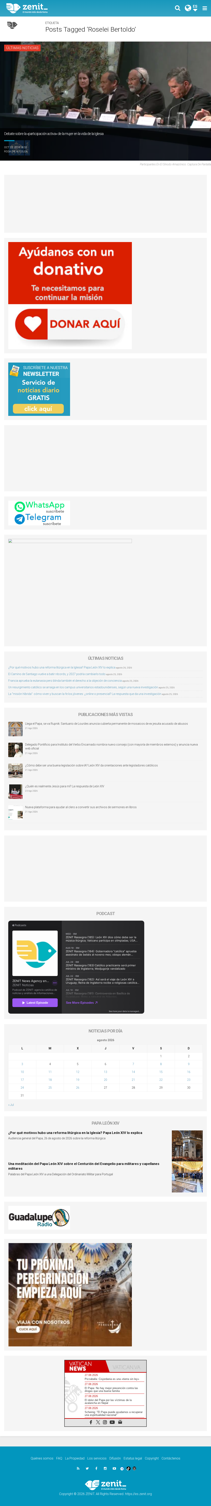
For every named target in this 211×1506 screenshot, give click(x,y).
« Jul (11, 1104)
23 (188, 1079)
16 (188, 1072)
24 (22, 1087)
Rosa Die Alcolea (15, 151)
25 (50, 1087)
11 (50, 1072)
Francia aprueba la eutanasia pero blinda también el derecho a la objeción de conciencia (65, 680)
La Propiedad (74, 1458)
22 (161, 1079)
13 (105, 1072)
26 (77, 1087)
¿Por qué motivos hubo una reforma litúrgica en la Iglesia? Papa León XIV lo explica (61, 667)
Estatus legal (133, 1458)
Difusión (115, 1458)
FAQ (59, 1458)
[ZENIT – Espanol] (59, 8)
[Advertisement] (105, 204)
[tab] (85, 1366)
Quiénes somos (42, 1458)
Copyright (152, 1458)
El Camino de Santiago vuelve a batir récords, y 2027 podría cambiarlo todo (57, 674)
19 (77, 1079)
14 (133, 1072)
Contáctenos (171, 1458)
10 (22, 1072)
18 (50, 1079)
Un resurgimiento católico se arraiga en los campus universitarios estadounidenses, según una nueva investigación (83, 687)
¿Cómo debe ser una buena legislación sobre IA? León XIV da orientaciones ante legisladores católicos (91, 765)
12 (77, 1072)
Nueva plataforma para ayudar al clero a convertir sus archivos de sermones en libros (81, 807)
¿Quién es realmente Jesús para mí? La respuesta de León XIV (64, 786)
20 (105, 1079)
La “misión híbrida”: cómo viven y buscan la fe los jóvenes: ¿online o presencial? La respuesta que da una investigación (84, 694)
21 (133, 1079)
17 (22, 1079)
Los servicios (97, 1458)
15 (161, 1072)
